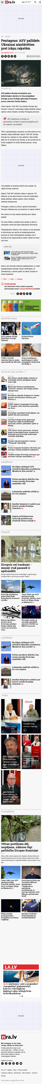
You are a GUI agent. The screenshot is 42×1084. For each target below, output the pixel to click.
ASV (4, 279)
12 (33, 456)
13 (22, 508)
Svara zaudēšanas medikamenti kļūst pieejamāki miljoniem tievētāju (31, 361)
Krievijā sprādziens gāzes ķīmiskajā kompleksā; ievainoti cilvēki (10, 597)
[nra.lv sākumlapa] (10, 2)
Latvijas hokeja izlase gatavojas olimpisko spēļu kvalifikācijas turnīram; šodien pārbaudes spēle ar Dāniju (23, 423)
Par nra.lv (3, 1070)
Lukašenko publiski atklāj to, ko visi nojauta (25, 492)
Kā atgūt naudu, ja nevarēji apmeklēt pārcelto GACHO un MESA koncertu (30, 623)
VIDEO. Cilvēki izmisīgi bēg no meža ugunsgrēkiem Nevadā (10, 360)
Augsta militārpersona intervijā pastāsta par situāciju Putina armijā (22, 518)
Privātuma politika (22, 1070)
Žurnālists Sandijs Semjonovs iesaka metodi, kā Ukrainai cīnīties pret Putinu (23, 397)
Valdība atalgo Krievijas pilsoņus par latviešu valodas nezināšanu (24, 455)
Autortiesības (17, 1073)
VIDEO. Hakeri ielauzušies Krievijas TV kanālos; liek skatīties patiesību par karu (23, 406)
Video (5, 695)
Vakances (34, 1073)
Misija (15, 1070)
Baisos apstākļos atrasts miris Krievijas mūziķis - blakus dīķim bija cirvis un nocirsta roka (23, 258)
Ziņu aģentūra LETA (7, 53)
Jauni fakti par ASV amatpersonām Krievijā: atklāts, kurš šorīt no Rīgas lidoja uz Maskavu (24, 253)
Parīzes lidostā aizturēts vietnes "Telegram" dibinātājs (22, 442)
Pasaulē (7, 36)
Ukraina (18, 279)
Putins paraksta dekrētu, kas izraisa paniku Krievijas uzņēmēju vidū (25, 481)
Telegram (22, 289)
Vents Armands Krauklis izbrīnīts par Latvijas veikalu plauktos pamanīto (24, 449)
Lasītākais (6, 461)
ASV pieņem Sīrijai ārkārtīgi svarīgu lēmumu (9, 338)
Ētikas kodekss (26, 1073)
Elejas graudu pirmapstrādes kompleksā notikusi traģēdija (10, 917)
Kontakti (3, 1076)
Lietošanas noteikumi (7, 1073)
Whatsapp (31, 289)
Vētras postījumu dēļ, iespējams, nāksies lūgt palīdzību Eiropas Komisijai (19, 847)
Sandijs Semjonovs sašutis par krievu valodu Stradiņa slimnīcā (26, 506)
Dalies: (12, 294)
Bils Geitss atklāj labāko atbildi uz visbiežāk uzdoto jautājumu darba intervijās (22, 380)
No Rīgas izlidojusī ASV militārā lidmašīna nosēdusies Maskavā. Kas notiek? (26, 468)
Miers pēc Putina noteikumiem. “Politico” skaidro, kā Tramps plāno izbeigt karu (23, 389)
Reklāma (9, 1070)
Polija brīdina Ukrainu (27, 337)
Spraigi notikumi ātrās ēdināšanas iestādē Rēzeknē (29, 916)
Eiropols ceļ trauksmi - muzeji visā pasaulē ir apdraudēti (16, 568)
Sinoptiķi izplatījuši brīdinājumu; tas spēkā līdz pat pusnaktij (24, 414)
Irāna (11, 279)
